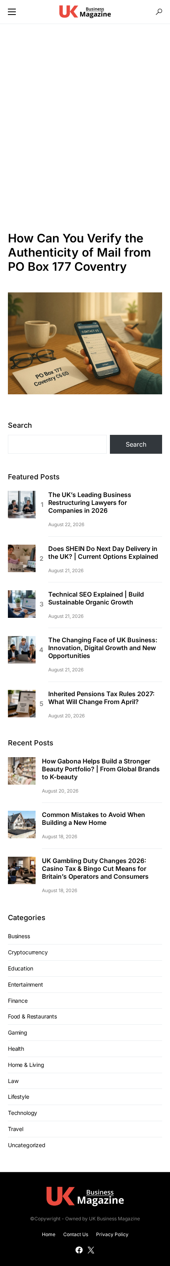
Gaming (17, 1032)
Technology (22, 1112)
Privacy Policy (112, 1234)
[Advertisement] (85, 127)
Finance (18, 1000)
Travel (15, 1129)
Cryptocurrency (28, 952)
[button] (12, 12)
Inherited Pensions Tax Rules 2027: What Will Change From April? (101, 698)
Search (20, 425)
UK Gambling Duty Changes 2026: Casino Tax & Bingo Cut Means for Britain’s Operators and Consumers (95, 868)
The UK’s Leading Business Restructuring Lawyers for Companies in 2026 (89, 502)
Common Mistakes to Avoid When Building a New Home (93, 818)
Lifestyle (18, 1096)
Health (16, 1048)
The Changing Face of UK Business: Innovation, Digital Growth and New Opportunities (102, 648)
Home (48, 1234)
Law (13, 1080)
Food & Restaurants (32, 1016)
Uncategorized (26, 1145)
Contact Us (75, 1234)
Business (19, 936)
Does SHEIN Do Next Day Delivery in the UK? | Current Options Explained (103, 552)
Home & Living (26, 1064)
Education (20, 968)
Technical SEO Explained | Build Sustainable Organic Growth (96, 598)
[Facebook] (79, 1249)
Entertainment (25, 984)
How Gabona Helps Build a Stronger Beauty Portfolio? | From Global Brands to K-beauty (101, 769)
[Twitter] (90, 1249)
